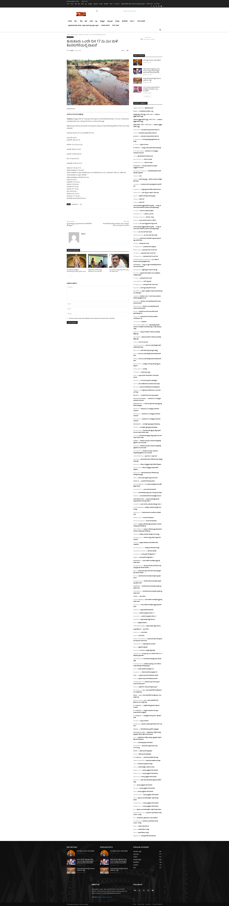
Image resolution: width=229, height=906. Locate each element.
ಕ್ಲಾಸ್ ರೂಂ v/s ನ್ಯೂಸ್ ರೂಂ (151, 456)
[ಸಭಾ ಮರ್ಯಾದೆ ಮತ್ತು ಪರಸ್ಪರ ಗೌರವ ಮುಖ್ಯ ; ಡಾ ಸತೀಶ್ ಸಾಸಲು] (119, 261)
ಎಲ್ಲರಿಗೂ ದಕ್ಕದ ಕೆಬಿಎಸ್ (143, 826)
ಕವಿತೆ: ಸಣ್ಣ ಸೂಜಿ (147, 281)
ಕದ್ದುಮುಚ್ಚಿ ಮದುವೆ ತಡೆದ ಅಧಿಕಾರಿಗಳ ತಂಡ (151, 189)
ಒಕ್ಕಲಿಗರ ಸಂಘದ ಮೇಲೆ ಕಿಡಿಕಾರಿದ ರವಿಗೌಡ (148, 675)
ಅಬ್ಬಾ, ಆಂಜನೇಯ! (144, 720)
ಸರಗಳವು (145, 369)
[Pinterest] (87, 55)
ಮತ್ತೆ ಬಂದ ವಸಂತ (144, 144)
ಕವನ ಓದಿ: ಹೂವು (148, 159)
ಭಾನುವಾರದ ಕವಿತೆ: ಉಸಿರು (146, 278)
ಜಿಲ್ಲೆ (110, 267)
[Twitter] (156, 6)
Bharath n (136, 395)
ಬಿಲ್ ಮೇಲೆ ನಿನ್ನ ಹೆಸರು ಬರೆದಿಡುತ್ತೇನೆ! (149, 380)
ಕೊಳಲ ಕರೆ (141, 199)
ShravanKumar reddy (139, 732)
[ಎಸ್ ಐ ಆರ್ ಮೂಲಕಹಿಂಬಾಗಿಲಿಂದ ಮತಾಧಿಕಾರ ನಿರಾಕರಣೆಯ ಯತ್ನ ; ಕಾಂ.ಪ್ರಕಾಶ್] (137, 89)
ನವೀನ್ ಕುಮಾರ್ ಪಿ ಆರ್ (138, 499)
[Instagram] (154, 6)
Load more (147, 96)
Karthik (135, 596)
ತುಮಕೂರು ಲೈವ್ (74, 34)
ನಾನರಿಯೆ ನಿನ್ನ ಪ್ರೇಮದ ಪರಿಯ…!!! (146, 613)
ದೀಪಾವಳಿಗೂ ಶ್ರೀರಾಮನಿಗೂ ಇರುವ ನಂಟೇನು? (147, 817)
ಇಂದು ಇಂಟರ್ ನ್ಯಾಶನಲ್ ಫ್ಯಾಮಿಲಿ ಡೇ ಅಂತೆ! (147, 477)
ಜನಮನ (90, 267)
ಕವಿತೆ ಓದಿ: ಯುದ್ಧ (150, 217)
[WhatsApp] (91, 55)
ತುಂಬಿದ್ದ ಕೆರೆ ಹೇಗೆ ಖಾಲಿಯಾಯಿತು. (148, 835)
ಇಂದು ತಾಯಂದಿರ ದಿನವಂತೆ (150, 489)
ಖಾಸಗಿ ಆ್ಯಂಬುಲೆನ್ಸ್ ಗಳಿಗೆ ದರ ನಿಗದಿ (148, 287)
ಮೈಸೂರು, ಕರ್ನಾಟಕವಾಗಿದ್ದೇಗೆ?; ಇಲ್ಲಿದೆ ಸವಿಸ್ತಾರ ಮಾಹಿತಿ (149, 809)
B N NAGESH (136, 147)
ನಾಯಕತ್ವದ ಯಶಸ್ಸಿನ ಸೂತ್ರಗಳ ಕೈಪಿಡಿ (152, 60)
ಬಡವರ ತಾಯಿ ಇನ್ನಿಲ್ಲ (145, 372)
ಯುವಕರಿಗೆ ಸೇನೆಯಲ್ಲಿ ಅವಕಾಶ (147, 481)
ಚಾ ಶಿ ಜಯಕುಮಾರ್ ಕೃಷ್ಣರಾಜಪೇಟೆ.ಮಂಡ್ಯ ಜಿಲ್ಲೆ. (143, 205)
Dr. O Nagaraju (137, 705)
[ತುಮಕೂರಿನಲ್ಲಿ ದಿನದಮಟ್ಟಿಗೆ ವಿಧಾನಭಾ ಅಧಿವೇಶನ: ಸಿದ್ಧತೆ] (137, 81)
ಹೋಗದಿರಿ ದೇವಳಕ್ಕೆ (152, 551)
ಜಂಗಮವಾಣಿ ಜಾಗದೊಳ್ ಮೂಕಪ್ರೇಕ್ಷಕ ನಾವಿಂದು (150, 495)
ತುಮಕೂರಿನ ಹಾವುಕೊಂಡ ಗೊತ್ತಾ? (151, 757)
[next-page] (71, 275)
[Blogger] (135, 890)
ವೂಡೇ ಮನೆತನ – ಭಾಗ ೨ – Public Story (142, 124)
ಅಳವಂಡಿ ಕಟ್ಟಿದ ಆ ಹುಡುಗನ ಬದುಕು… (146, 767)
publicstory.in (75, 204)
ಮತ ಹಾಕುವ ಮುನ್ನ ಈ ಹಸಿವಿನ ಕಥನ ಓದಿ (150, 129)
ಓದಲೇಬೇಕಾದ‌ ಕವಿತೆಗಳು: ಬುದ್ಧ (146, 111)
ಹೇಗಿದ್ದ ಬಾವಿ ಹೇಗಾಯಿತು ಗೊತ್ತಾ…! (152, 547)
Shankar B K (136, 586)
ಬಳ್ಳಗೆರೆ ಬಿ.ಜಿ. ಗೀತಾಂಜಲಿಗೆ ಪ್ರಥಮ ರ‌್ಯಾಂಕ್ (148, 687)
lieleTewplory (136, 264)
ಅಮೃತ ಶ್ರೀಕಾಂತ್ (137, 629)
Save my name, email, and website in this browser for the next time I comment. (92, 318)
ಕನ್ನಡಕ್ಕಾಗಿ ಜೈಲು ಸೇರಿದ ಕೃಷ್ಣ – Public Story (143, 114)
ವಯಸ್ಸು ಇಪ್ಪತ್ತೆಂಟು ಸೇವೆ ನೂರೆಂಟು (150, 770)
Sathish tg (136, 481)
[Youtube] (161, 6)
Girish (135, 675)
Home (68, 34)
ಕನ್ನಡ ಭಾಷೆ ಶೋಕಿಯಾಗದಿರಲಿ (146, 609)
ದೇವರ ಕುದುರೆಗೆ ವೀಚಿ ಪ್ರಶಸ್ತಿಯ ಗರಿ (146, 669)
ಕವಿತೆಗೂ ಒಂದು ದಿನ (148, 214)
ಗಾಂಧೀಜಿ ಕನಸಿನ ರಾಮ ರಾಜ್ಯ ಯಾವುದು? (150, 395)
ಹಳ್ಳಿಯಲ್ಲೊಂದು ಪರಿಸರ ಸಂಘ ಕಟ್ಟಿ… (150, 269)
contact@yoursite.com (105, 897)
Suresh (135, 111)
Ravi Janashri (136, 424)
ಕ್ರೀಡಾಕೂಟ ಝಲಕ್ (149, 108)
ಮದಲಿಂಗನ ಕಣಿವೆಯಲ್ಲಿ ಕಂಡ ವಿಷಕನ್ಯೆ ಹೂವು (149, 387)
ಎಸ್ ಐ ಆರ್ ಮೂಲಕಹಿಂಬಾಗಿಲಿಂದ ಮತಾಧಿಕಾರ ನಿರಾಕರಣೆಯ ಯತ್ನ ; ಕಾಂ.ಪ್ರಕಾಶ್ (151, 88)
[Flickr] (144, 890)
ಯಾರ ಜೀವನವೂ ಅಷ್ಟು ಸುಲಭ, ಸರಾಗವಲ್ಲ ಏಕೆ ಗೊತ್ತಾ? (150, 492)
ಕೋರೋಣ (144, 321)
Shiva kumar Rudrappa (139, 398)
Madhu (135, 695)
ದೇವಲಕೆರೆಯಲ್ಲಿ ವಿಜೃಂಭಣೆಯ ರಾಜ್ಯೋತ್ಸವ (149, 729)
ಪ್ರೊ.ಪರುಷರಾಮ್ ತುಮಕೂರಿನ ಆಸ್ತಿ (145, 156)
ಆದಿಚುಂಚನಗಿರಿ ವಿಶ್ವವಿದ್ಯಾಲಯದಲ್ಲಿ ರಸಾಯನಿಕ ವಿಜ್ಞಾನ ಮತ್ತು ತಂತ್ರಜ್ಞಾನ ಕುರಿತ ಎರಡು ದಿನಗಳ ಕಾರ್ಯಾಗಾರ (151, 70)
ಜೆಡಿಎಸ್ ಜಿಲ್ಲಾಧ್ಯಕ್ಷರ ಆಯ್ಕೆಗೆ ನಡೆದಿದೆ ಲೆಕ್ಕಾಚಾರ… (151, 464)
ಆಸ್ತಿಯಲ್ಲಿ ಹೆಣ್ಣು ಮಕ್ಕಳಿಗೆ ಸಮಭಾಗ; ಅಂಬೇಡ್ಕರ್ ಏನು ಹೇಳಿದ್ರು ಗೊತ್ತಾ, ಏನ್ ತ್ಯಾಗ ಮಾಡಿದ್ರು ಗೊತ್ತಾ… (147, 326)
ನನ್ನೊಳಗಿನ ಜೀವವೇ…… (143, 622)
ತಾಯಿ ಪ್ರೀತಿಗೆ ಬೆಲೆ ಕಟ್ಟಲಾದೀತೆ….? (148, 554)
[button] (160, 30)
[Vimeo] (159, 6)
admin (72, 50)
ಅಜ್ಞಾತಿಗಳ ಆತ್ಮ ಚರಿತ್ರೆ (142, 647)
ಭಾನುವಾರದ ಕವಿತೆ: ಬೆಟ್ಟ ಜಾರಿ (149, 246)
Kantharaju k (136, 560)
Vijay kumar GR (137, 403)
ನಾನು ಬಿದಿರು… (143, 596)
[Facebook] (151, 6)
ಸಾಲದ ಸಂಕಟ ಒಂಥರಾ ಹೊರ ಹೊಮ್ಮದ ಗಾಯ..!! (151, 504)
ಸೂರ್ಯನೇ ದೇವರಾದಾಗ (148, 517)
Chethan (135, 440)
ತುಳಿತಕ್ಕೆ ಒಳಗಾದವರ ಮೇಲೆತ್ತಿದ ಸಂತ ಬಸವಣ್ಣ (149, 534)
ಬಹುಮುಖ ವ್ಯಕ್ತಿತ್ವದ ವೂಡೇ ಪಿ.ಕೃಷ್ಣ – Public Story (144, 119)
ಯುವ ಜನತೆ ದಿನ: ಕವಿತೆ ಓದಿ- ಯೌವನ (147, 220)
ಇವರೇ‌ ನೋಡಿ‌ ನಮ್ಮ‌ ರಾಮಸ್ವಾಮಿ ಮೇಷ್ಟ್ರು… (149, 350)
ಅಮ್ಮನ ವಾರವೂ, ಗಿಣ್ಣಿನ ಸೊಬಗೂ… (148, 619)
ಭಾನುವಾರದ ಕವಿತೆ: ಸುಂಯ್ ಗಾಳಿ (149, 250)
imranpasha (136, 165)
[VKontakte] (152, 890)
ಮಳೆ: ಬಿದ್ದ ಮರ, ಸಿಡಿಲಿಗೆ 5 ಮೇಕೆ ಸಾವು (150, 192)
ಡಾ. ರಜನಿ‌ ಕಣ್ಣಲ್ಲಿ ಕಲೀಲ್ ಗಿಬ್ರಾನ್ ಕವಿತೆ (148, 223)
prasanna (136, 136)
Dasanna (135, 729)
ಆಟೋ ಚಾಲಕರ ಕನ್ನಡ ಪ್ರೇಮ (146, 751)
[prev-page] (68, 275)
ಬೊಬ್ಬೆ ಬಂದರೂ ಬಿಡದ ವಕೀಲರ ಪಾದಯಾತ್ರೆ (151, 147)
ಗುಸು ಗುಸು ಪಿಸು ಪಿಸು (143, 342)
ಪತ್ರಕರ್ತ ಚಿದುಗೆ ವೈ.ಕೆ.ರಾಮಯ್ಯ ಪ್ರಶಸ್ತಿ (147, 196)
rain (81, 204)
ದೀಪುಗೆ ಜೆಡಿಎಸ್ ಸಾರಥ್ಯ (143, 829)
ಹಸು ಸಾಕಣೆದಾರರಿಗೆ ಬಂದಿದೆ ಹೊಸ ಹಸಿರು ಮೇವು (149, 383)
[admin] (68, 50)
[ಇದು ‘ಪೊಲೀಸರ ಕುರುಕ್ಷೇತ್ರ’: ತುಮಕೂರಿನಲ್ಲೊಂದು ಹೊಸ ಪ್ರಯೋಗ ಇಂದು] (76, 261)
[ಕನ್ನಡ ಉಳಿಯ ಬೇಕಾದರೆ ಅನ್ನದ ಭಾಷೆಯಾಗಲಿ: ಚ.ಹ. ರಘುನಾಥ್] (98, 261)
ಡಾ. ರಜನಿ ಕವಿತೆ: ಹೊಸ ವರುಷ (145, 232)
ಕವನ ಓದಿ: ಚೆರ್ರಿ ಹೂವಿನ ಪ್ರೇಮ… (147, 210)
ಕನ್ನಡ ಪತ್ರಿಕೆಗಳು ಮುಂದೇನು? (149, 644)
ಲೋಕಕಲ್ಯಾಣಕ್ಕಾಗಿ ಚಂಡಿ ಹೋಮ (145, 742)
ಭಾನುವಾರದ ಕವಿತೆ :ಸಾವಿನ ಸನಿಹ (150, 284)
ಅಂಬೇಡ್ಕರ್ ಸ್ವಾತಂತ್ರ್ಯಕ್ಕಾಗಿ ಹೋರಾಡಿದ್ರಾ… (151, 424)
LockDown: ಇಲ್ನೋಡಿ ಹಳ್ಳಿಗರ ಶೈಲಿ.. (148, 650)
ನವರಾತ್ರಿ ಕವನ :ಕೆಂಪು (144, 243)
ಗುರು (140, 176)
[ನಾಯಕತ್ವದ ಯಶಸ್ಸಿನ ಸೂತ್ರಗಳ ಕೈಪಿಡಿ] (137, 62)
